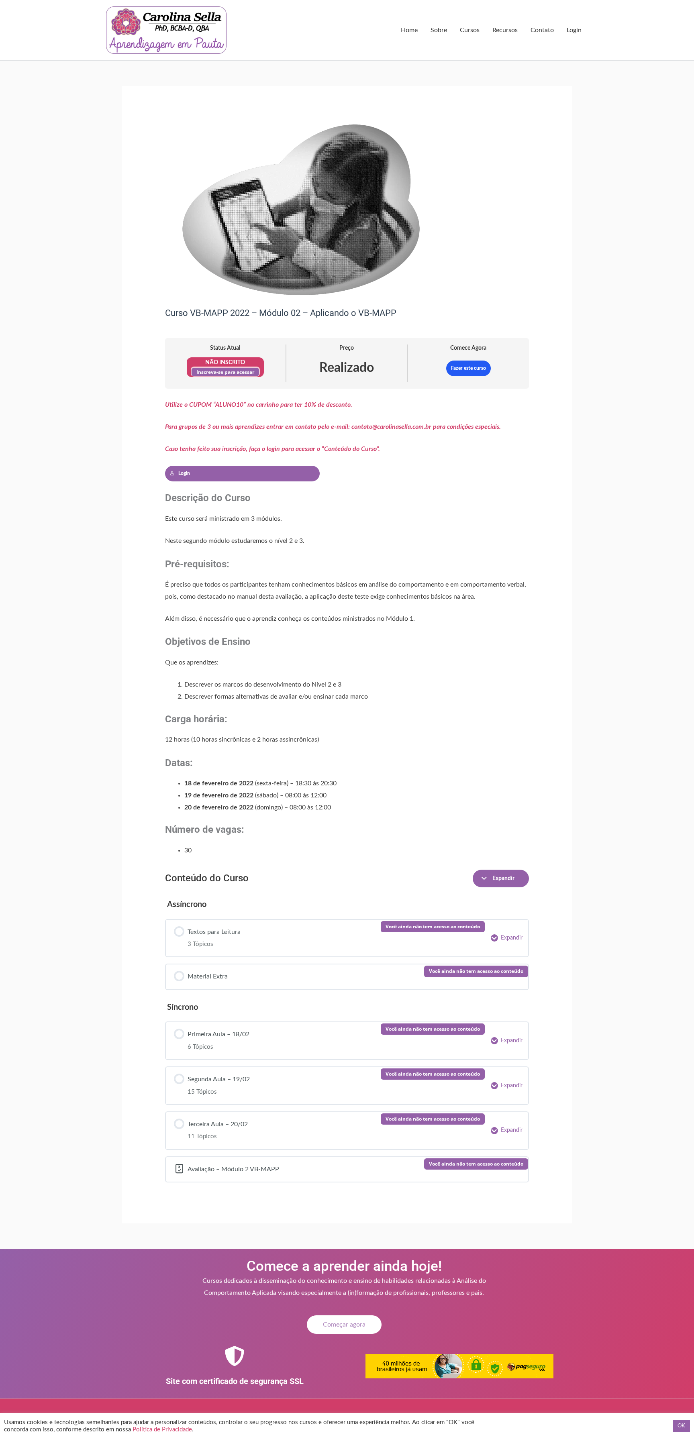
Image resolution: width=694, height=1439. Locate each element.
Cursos (470, 30)
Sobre (439, 30)
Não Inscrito (225, 362)
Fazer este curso (468, 368)
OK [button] (681, 1426)
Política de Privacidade (162, 1430)
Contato (542, 30)
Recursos (505, 30)
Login (574, 30)
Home (409, 30)
